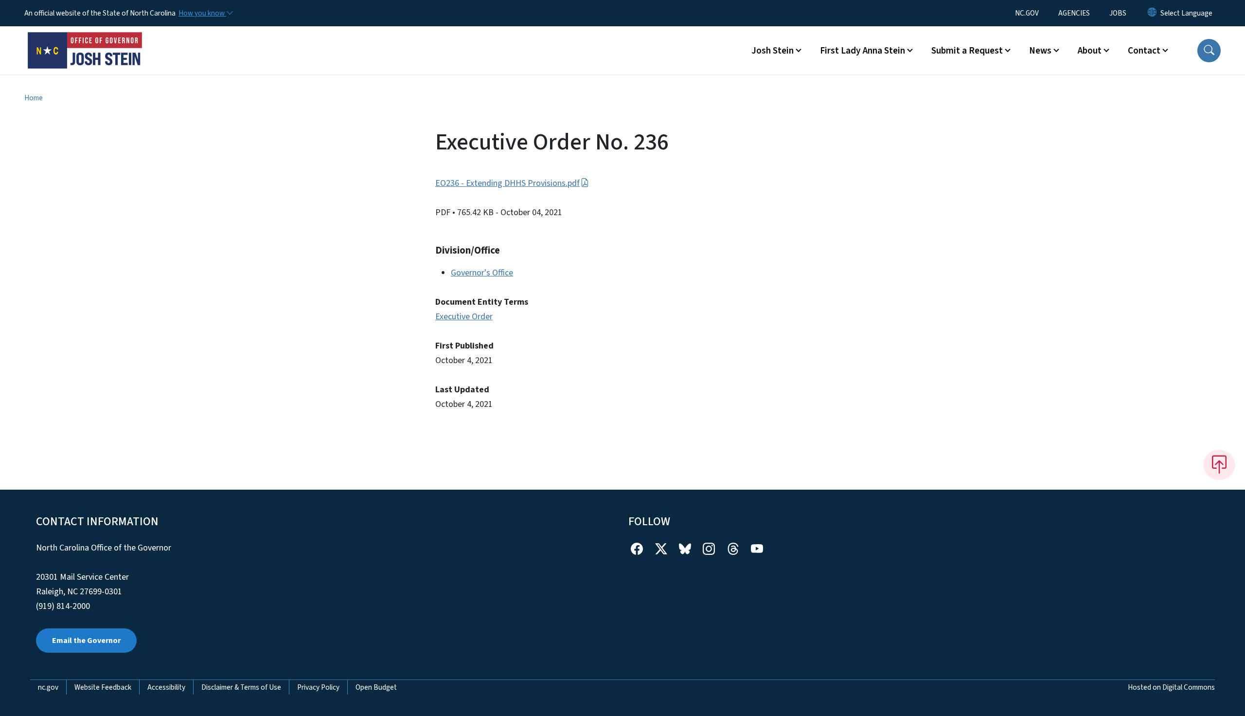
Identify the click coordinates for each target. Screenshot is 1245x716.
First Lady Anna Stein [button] (862, 50)
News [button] (1040, 50)
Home (33, 97)
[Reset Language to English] (1152, 13)
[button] (1209, 50)
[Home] (85, 39)
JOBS (1117, 13)
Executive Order (464, 317)
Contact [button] (1144, 50)
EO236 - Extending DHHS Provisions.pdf (507, 183)
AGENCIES (1074, 13)
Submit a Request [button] (967, 50)
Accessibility (166, 687)
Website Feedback (102, 687)
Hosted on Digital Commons (1171, 687)
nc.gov (48, 687)
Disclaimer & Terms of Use (241, 687)
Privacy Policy (318, 687)
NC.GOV (1027, 13)
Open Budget (376, 687)
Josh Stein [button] (772, 50)
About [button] (1090, 50)
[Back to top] (1219, 465)
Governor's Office (482, 273)
